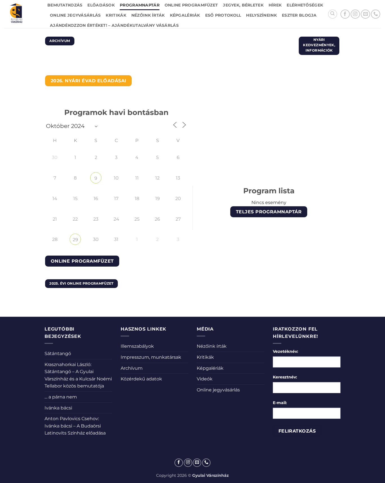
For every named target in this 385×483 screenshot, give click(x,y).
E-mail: (280, 402)
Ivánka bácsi (58, 408)
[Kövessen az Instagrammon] (355, 14)
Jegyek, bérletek (243, 5)
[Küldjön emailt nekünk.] (365, 14)
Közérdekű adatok (141, 379)
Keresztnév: (285, 377)
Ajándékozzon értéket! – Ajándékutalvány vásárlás (114, 25)
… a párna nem (61, 397)
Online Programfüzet (191, 5)
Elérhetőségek (305, 5)
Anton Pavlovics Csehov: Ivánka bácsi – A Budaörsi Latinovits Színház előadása (75, 426)
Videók (205, 379)
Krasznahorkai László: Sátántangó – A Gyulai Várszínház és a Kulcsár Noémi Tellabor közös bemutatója (78, 375)
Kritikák (116, 15)
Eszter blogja (299, 15)
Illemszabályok (137, 346)
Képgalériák (185, 15)
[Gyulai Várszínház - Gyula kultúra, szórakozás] (21, 14)
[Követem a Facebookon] (345, 14)
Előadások (101, 5)
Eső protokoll (223, 15)
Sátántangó (58, 353)
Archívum (132, 368)
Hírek (275, 5)
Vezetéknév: (285, 351)
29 (75, 239)
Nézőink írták (148, 15)
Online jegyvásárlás (75, 15)
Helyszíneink (261, 15)
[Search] (332, 14)
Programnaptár (140, 5)
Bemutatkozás (64, 5)
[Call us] (375, 14)
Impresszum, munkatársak (151, 357)
